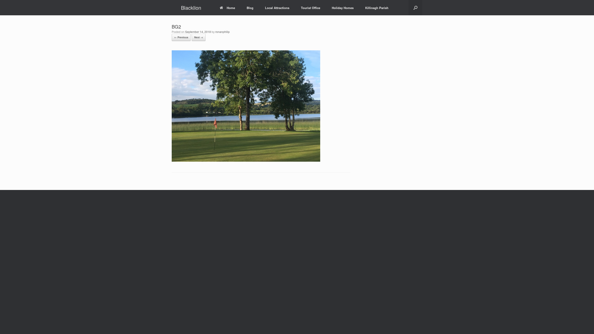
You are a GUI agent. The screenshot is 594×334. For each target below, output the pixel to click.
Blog (250, 8)
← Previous (181, 37)
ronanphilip (222, 32)
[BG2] (246, 160)
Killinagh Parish (376, 8)
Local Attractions (277, 8)
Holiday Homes (343, 8)
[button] (415, 7)
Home (231, 8)
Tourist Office (310, 8)
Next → (198, 37)
